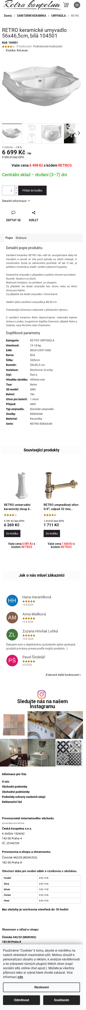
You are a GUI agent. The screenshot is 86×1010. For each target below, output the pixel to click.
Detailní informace (14, 201)
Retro (33, 374)
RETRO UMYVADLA (42, 340)
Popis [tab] (9, 237)
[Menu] (77, 5)
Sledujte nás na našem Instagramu (42, 704)
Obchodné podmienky (16, 791)
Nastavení (41, 987)
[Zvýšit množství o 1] (16, 188)
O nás (5, 781)
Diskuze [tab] (21, 237)
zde (20, 977)
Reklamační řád (12, 801)
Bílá (32, 355)
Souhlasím (61, 1000)
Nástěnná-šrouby (41, 370)
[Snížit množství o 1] (16, 192)
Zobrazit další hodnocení (62, 674)
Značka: (17, 50)
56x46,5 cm (37, 365)
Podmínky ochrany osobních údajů (23, 796)
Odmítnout (21, 1000)
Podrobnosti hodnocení (47, 46)
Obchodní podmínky (14, 786)
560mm (35, 360)
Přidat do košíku (32, 190)
